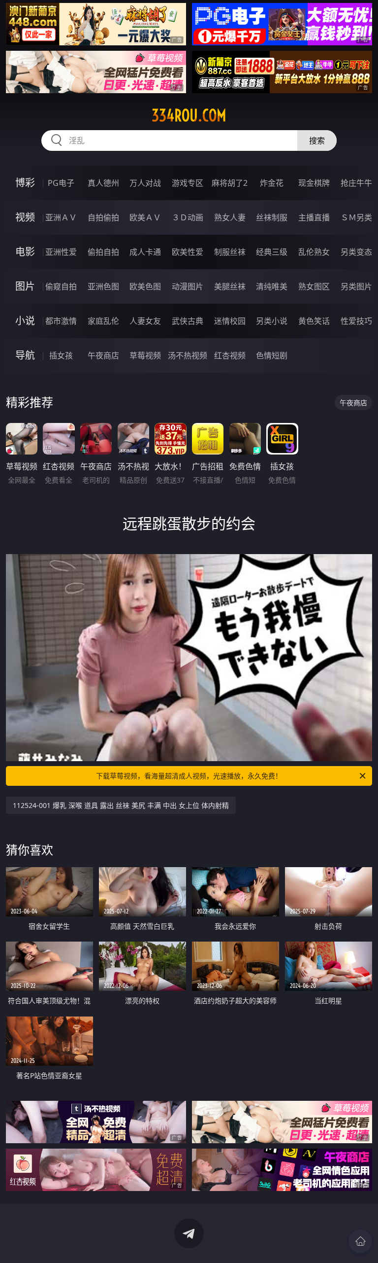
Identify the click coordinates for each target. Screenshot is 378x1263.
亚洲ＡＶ (61, 217)
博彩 (25, 182)
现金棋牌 (314, 182)
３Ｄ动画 (187, 217)
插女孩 (61, 355)
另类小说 (271, 321)
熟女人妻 (230, 217)
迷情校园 (230, 321)
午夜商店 (103, 355)
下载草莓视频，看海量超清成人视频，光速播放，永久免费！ (189, 775)
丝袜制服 (271, 217)
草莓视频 (145, 355)
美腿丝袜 (230, 286)
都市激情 (61, 321)
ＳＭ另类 (356, 217)
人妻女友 (145, 321)
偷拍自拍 (103, 251)
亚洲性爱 (61, 251)
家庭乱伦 (103, 321)
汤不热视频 (187, 355)
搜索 (317, 140)
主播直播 (314, 217)
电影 (25, 251)
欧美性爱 (187, 251)
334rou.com (189, 115)
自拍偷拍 (103, 217)
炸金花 (272, 182)
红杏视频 (230, 355)
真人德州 (103, 182)
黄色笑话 (314, 321)
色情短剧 (271, 355)
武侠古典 (187, 321)
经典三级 (271, 251)
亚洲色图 (103, 286)
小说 (25, 320)
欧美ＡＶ (145, 217)
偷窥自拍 (61, 286)
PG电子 (61, 182)
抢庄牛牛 (356, 182)
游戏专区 (187, 182)
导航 (25, 355)
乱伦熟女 (314, 251)
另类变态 (356, 251)
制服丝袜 (230, 251)
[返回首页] (360, 1241)
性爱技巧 (356, 321)
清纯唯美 (271, 286)
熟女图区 (314, 286)
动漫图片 (187, 286)
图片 (25, 286)
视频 (25, 217)
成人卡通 (145, 251)
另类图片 (356, 286)
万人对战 (145, 182)
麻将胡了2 (230, 182)
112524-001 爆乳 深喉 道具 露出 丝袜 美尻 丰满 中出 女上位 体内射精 (121, 805)
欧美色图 (145, 286)
